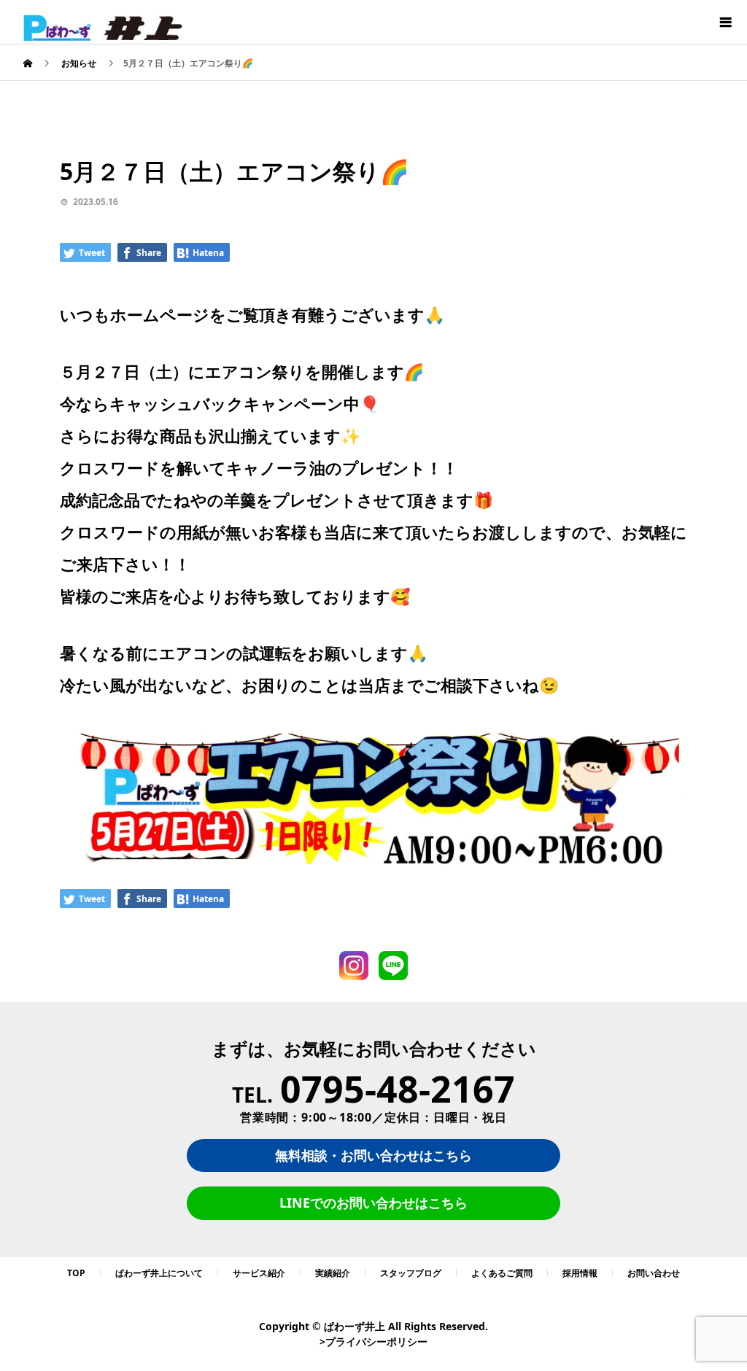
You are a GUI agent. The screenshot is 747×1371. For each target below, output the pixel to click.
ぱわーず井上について (159, 1273)
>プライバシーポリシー (373, 1341)
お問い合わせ (653, 1273)
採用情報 (579, 1273)
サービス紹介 (259, 1273)
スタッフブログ (410, 1273)
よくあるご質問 (502, 1273)
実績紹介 (332, 1273)
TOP (76, 1273)
